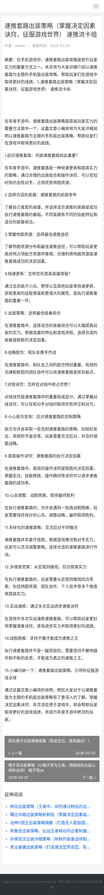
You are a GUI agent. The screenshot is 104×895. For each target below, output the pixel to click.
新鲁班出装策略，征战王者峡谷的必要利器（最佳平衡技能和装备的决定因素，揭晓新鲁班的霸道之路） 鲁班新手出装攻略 (50, 830)
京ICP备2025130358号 (75, 882)
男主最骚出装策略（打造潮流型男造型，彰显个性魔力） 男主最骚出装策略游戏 (50, 847)
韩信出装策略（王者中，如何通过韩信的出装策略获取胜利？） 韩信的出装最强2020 (50, 806)
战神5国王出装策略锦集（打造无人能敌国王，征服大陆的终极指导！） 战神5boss (50, 822)
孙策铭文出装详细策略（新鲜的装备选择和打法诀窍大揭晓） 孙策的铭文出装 (50, 838)
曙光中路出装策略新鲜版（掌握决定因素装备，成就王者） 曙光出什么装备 (50, 814)
